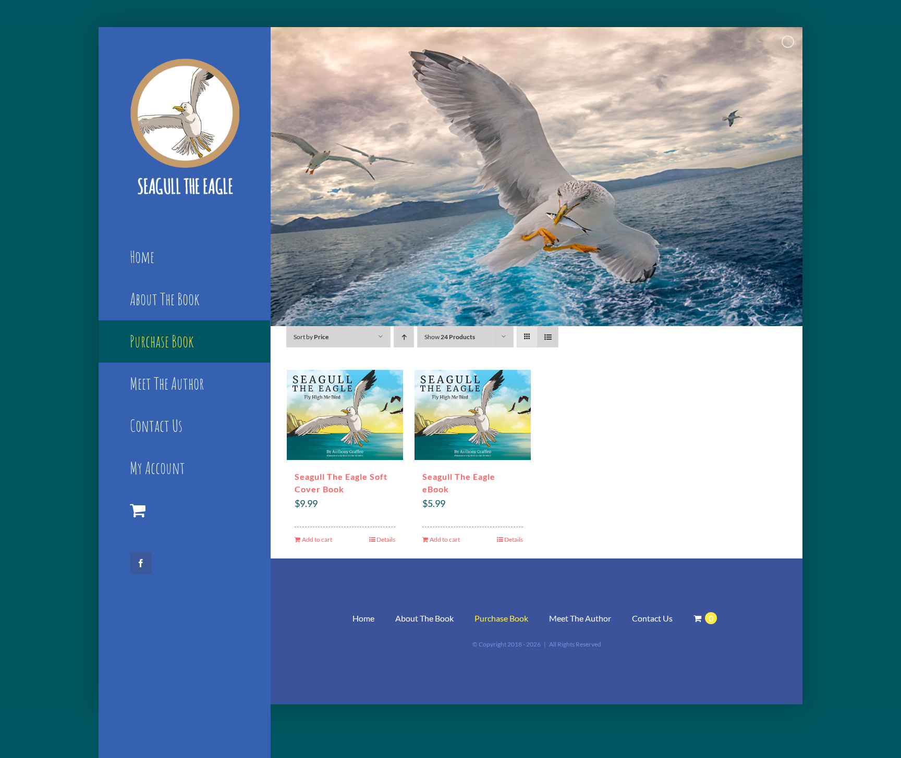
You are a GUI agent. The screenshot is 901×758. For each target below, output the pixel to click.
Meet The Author (580, 618)
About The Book (424, 618)
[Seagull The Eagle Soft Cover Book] (345, 415)
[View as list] (548, 337)
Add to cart (317, 539)
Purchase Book (501, 618)
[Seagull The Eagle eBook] (473, 415)
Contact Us (652, 618)
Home (363, 618)
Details (385, 539)
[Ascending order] (404, 336)
